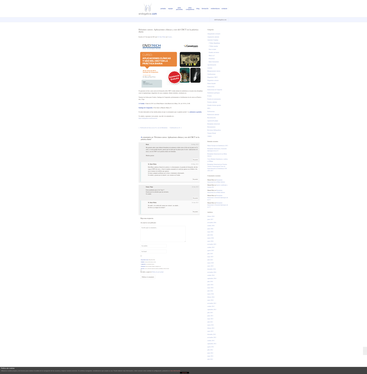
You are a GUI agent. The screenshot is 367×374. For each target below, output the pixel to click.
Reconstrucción (211, 118)
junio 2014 (210, 284)
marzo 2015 (210, 263)
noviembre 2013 (211, 303)
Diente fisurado (211, 83)
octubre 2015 (210, 247)
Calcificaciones (211, 74)
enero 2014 (210, 300)
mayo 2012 (210, 356)
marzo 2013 (210, 325)
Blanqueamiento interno (213, 71)
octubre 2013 (210, 306)
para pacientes (179, 8)
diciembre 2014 (211, 269)
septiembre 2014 (211, 278)
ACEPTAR (184, 372)
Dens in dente (212, 49)
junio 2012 (210, 353)
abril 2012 (210, 359)
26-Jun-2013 (195, 187)
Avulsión (209, 68)
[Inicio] (148, 8)
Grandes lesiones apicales (214, 105)
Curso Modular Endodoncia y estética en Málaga (217, 160)
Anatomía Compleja (212, 40)
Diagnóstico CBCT (212, 77)
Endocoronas (210, 86)
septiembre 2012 (211, 343)
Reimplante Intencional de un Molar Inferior (217, 155)
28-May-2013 (195, 144)
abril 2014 (210, 291)
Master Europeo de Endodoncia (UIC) (217, 145)
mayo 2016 (210, 232)
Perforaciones (211, 111)
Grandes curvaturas (214, 52)
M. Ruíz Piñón (162, 37)
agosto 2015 (210, 250)
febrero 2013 (210, 328)
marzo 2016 (210, 238)
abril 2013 (210, 322)
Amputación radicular (213, 37)
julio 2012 (210, 350)
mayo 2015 (210, 256)
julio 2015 (210, 253)
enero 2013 (210, 331)
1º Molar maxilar (213, 46)
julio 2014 (210, 281)
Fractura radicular (212, 102)
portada (163, 8)
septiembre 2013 (211, 309)
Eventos (170, 37)
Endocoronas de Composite (214, 90)
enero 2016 (210, 241)
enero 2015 (210, 266)
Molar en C (212, 55)
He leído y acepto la (151, 272)
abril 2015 (210, 260)
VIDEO (209, 136)
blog (197, 8)
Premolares (212, 58)
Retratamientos (211, 127)
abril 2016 (210, 235)
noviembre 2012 (211, 337)
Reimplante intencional (213, 124)
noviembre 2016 (211, 222)
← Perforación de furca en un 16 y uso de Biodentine (153, 128)
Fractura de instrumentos (214, 99)
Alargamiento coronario (213, 34)
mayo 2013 (210, 319)
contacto (224, 8)
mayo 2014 (210, 288)
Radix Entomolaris (214, 62)
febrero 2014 (210, 297)
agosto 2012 (210, 347)
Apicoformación (211, 65)
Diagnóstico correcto (213, 80)
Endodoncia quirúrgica (213, 93)
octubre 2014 (210, 275)
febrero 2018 (210, 216)
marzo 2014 (210, 294)
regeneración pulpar (212, 121)
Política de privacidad (157, 272)
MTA (208, 108)
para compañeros (190, 8)
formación (205, 8)
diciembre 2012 (211, 334)
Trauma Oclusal (211, 133)
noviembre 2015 (211, 244)
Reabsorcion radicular (213, 114)
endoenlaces (215, 8)
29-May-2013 (195, 164)
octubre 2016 (210, 225)
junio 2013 (210, 316)
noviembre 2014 (211, 272)
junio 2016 (210, 229)
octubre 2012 (210, 340)
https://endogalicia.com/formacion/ (148, 118)
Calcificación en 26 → (176, 128)
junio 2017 (210, 219)
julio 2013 (210, 312)
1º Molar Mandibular (214, 43)
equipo (170, 8)
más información (175, 371)
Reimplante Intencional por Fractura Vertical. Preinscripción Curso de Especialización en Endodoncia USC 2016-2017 (217, 167)
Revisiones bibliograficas (214, 130)
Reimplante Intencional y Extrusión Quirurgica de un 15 (217, 150)
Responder (195, 159)
